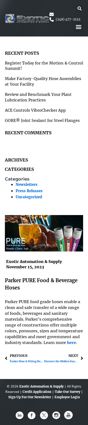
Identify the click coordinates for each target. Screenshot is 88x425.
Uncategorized (29, 197)
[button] (79, 8)
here (71, 342)
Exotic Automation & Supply (41, 386)
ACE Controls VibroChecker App (35, 110)
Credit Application (36, 392)
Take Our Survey (67, 392)
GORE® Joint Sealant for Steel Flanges (42, 120)
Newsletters (26, 184)
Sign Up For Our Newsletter (29, 397)
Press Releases (29, 191)
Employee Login (67, 397)
